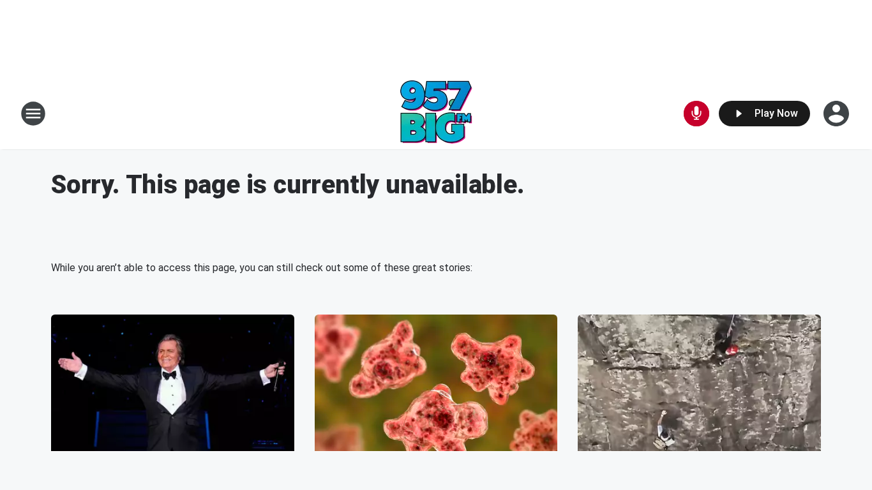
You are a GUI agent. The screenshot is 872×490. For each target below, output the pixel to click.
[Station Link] (436, 113)
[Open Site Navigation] (33, 113)
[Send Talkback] (696, 113)
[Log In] (837, 113)
